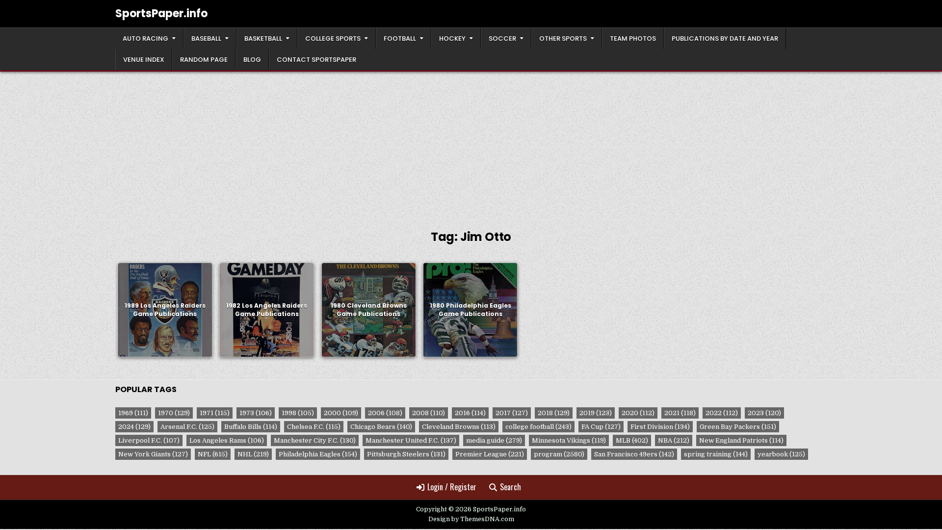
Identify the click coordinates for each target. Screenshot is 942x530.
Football (400, 38)
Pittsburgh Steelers (406, 454)
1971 (215, 413)
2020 (638, 413)
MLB (632, 440)
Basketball (263, 38)
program (559, 454)
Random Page (204, 59)
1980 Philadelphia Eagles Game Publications (470, 309)
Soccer (502, 38)
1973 (255, 413)
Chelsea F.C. (313, 426)
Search (510, 487)
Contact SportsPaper (316, 59)
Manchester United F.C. (411, 440)
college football (538, 426)
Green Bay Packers (738, 426)
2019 (595, 413)
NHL (253, 454)
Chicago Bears (381, 426)
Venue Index (143, 59)
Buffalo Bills (250, 426)
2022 (722, 413)
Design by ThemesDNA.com (471, 519)
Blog (252, 59)
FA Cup (601, 426)
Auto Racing (145, 38)
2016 (470, 413)
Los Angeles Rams (226, 440)
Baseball (206, 38)
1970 (174, 413)
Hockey (452, 38)
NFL (213, 454)
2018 (554, 413)
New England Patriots (741, 440)
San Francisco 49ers (634, 454)
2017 (512, 413)
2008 (428, 413)
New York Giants (153, 454)
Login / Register (451, 487)
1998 (298, 413)
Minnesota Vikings (569, 440)
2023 (764, 413)
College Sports (333, 38)
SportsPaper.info (161, 13)
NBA (673, 440)
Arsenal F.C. (187, 426)
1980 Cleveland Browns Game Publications (369, 309)
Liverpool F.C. (149, 440)
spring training (716, 454)
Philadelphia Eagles (318, 454)
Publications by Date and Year (725, 38)
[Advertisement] (471, 145)
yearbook (781, 454)
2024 (134, 426)
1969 (133, 413)
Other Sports (563, 38)
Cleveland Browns (459, 426)
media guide (494, 440)
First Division (660, 426)
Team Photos (633, 38)
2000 (341, 413)
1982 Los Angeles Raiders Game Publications (266, 309)
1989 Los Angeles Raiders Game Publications (165, 309)
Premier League (489, 454)
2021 (680, 413)
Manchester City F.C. (315, 440)
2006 (385, 413)
